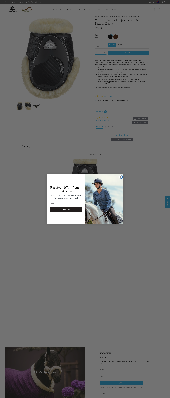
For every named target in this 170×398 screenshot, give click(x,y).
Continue (66, 210)
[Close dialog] (121, 177)
